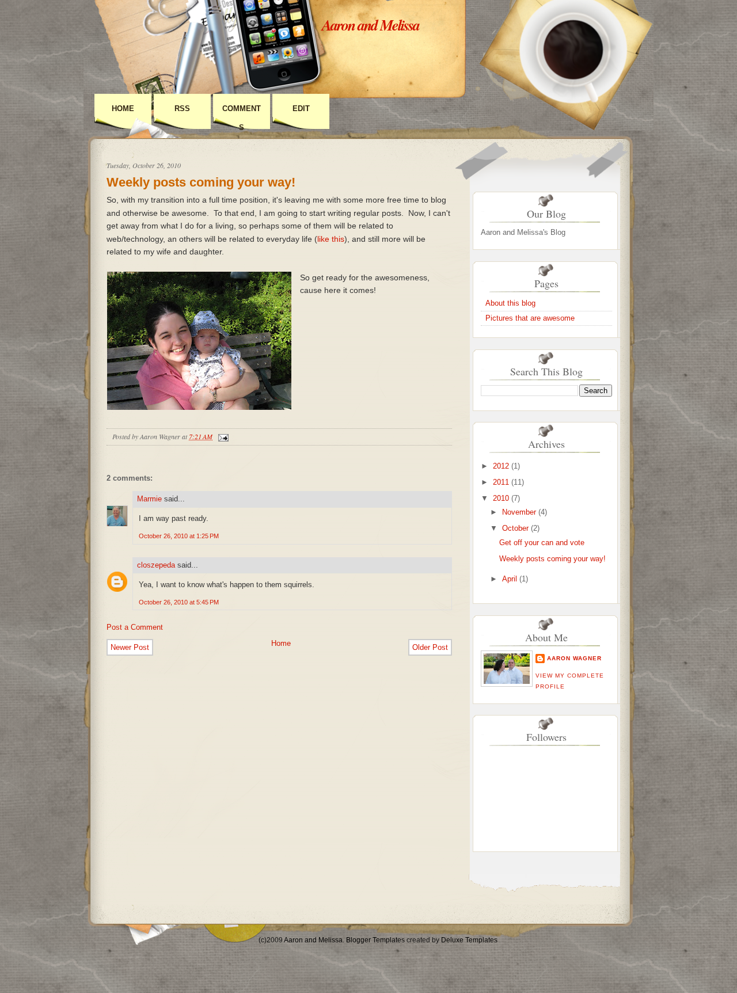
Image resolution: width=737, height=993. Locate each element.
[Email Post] (221, 436)
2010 (501, 498)
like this (330, 239)
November (519, 512)
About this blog (510, 303)
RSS (182, 108)
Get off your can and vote (541, 542)
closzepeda (156, 565)
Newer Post (130, 647)
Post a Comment (135, 627)
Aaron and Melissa (370, 24)
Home (123, 108)
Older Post (430, 647)
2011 (501, 482)
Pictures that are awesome (530, 318)
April (509, 579)
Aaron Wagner (574, 658)
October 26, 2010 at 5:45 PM (179, 602)
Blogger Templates (375, 940)
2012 (501, 466)
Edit (301, 108)
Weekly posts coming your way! (201, 182)
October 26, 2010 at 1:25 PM (179, 535)
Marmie (149, 498)
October (515, 528)
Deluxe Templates (469, 940)
